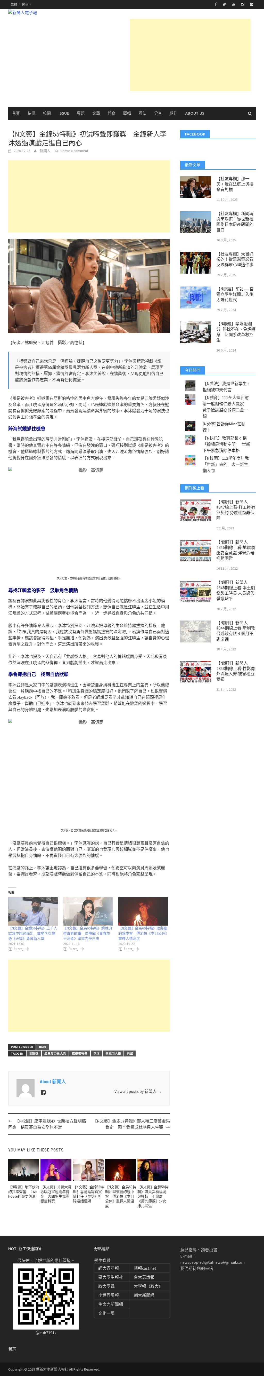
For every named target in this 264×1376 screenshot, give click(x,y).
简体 (25, 4)
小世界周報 (108, 1295)
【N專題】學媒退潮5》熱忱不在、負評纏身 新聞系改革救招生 (235, 331)
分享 (158, 113)
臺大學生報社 (110, 1277)
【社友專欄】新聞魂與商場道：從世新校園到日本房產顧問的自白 (234, 221)
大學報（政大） (148, 1286)
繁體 (14, 4)
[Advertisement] (190, 55)
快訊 (31, 113)
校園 (47, 113)
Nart (43, 1047)
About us (194, 113)
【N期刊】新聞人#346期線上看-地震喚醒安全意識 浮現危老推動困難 (235, 550)
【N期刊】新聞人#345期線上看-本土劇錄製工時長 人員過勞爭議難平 (235, 590)
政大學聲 (106, 1286)
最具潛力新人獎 (55, 1053)
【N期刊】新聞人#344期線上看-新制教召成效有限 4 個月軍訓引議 (235, 631)
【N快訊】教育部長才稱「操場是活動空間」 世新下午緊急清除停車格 (226, 444)
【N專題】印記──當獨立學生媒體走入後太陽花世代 (234, 294)
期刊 (173, 113)
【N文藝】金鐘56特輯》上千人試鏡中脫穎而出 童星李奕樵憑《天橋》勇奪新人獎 (32, 933)
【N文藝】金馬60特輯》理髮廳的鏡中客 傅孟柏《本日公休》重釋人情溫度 (142, 933)
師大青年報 (108, 1268)
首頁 (16, 113)
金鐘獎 (33, 1053)
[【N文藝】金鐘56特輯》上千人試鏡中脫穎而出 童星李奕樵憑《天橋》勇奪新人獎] (33, 911)
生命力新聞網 (110, 1304)
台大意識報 (144, 1277)
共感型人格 (113, 1053)
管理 (12, 1349)
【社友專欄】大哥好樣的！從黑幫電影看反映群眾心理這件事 (234, 259)
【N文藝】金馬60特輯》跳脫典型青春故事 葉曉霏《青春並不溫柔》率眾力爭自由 (87, 933)
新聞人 (45, 150)
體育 (112, 113)
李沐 (96, 1053)
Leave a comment (74, 150)
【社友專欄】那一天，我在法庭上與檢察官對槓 (234, 184)
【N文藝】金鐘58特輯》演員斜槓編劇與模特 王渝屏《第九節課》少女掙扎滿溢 (152, 1196)
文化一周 (106, 1313)
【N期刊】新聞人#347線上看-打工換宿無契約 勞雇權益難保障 (235, 509)
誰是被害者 (79, 1053)
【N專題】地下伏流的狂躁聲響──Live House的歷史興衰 (23, 1191)
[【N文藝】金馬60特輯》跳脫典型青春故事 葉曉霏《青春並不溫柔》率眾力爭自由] (88, 911)
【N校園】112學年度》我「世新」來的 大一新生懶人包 (226, 464)
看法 (142, 113)
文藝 (96, 113)
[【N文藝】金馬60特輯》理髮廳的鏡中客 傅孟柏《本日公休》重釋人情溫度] (143, 911)
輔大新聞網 (144, 1295)
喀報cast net (145, 1268)
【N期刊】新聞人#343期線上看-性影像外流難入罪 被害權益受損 (235, 671)
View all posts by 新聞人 (138, 1091)
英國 (130, 1053)
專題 (81, 113)
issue (64, 113)
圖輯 (127, 113)
